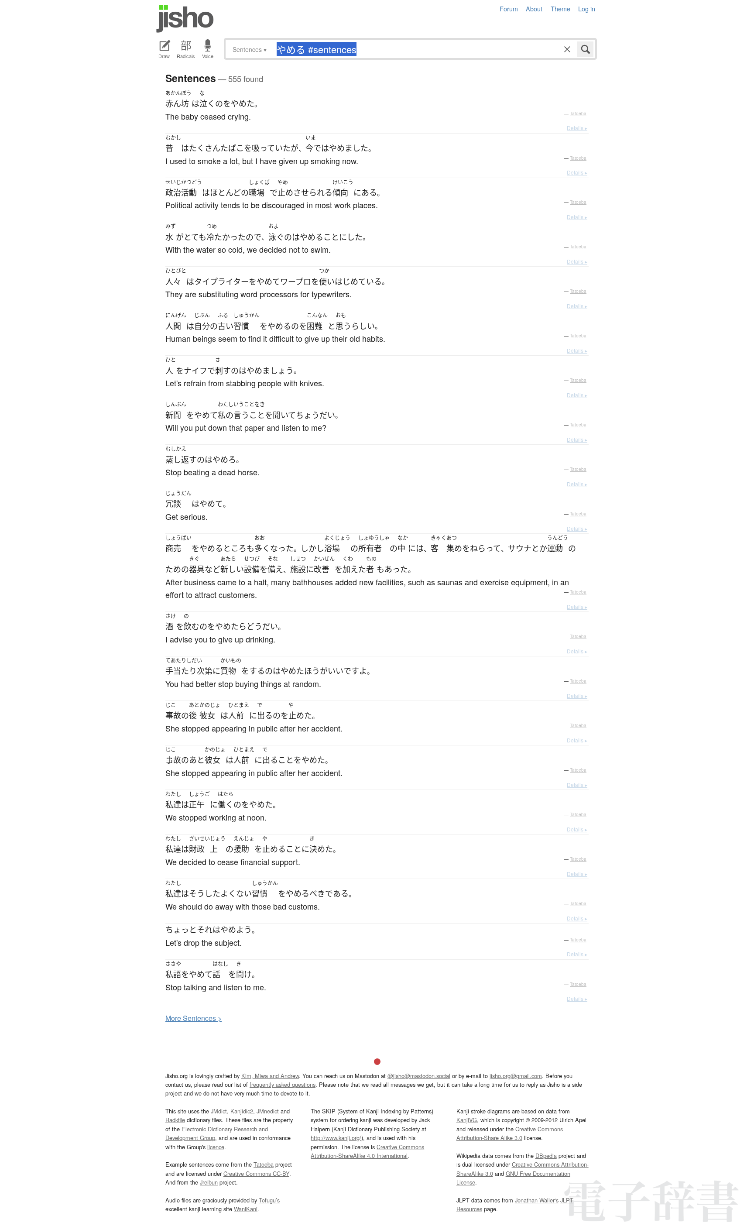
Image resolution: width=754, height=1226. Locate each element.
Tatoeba (578, 113)
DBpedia (546, 1155)
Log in (586, 8)
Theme (560, 8)
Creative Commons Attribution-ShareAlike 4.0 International (367, 1151)
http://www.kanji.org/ (336, 1137)
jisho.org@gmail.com (516, 1075)
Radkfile (175, 1120)
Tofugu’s (269, 1200)
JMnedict (268, 1111)
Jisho (185, 19)
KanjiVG (466, 1120)
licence (215, 1147)
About (534, 8)
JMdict (219, 1111)
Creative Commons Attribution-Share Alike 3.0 (509, 1133)
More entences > (193, 1018)
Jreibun (209, 1182)
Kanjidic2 (241, 1111)
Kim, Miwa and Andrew (270, 1075)
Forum (509, 8)
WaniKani (245, 1209)
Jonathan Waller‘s (537, 1200)
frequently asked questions (282, 1084)
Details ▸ (577, 127)
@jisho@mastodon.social (418, 1075)
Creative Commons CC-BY (256, 1173)
